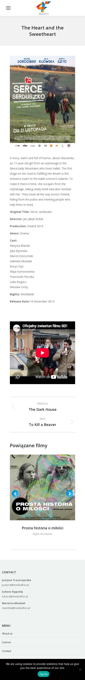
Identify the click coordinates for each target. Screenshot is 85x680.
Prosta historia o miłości (42, 527)
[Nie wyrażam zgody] (80, 669)
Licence (6, 642)
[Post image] (42, 487)
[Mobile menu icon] (8, 8)
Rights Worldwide (42, 534)
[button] (15, 493)
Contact (6, 651)
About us (7, 633)
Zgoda (43, 674)
